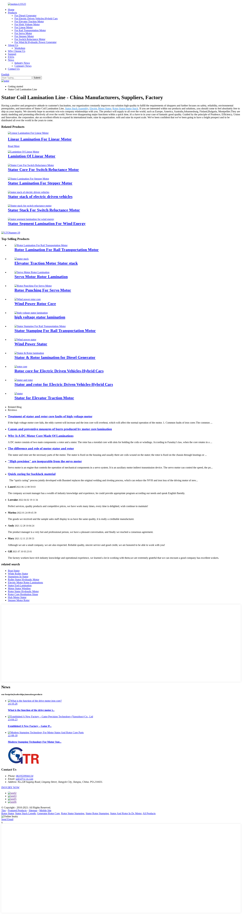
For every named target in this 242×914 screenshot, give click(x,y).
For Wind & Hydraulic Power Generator (35, 42)
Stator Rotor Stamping (97, 813)
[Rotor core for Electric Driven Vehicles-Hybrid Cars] (20, 366)
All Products (149, 813)
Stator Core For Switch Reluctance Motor (43, 169)
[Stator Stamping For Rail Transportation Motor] (40, 326)
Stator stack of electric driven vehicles (40, 196)
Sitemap (33, 810)
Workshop (19, 48)
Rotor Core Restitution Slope (23, 594)
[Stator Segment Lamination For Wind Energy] (31, 219)
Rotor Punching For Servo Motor (42, 290)
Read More (14, 146)
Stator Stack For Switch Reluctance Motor (44, 210)
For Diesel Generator (25, 15)
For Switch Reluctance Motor (29, 39)
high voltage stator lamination (39, 317)
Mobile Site (45, 810)
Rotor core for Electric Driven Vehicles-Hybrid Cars (59, 371)
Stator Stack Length (25, 813)
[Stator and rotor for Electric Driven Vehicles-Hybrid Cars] (23, 380)
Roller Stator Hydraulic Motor (23, 579)
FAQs (11, 57)
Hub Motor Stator (17, 597)
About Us (13, 45)
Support (12, 54)
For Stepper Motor (24, 36)
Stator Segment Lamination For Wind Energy (47, 223)
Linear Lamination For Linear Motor (40, 139)
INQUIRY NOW (10, 787)
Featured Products (17, 810)
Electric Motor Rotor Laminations (25, 582)
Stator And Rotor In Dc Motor (125, 813)
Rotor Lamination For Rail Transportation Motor (56, 250)
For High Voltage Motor (27, 24)
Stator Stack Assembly (76, 108)
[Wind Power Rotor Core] (27, 299)
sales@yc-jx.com (24, 778)
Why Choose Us (16, 51)
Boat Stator (14, 570)
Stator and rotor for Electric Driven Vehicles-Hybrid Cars (63, 384)
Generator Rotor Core (48, 813)
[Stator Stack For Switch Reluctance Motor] (30, 205)
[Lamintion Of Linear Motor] (23, 151)
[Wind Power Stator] (25, 339)
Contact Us (14, 68)
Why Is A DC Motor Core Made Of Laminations (40, 436)
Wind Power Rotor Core (35, 303)
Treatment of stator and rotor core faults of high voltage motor (50, 416)
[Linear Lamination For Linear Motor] (28, 133)
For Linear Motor (23, 27)
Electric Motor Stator (100, 108)
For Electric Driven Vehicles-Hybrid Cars (36, 18)
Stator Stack (132, 108)
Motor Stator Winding (19, 588)
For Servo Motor (23, 33)
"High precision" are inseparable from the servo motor (45, 461)
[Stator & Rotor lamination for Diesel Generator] (29, 353)
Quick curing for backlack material (31, 474)
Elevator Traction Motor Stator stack (46, 263)
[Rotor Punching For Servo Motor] (33, 285)
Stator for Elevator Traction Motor (44, 398)
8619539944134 (24, 776)
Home (11, 9)
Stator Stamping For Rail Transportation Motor (55, 330)
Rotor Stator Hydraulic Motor (23, 591)
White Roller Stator (18, 573)
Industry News (22, 63)
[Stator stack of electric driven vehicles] (28, 192)
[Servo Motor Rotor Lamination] (31, 272)
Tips (3, 810)
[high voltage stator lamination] (31, 312)
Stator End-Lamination (20, 585)
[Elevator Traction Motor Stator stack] (21, 258)
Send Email (7, 819)
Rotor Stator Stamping (72, 813)
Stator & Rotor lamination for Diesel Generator (54, 357)
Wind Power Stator (30, 344)
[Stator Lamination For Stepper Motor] (28, 178)
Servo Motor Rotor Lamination (41, 277)
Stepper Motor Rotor (18, 600)
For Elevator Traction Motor (29, 21)
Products (12, 12)
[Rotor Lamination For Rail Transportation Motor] (40, 245)
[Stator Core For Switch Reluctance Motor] (31, 165)
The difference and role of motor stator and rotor (41, 448)
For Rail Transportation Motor (30, 30)
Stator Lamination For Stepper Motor (40, 183)
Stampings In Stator (18, 576)
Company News (22, 65)
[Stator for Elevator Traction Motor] (18, 393)
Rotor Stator (118, 108)
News (11, 60)
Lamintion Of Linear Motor (31, 156)
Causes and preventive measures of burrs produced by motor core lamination (60, 429)
